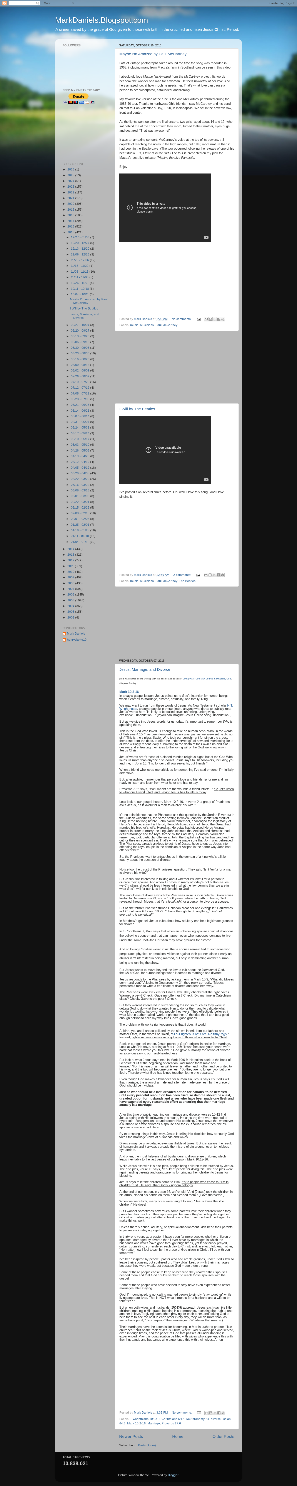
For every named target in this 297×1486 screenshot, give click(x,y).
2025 (71, 175)
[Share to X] (214, 319)
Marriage (153, 1423)
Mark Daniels (76, 633)
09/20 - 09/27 (80, 330)
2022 (71, 192)
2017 (71, 221)
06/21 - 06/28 (80, 404)
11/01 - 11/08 (80, 277)
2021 (71, 198)
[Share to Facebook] (219, 319)
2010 (71, 571)
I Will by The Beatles (137, 409)
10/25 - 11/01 (80, 283)
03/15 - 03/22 (80, 484)
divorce (216, 1419)
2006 (71, 594)
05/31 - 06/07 (80, 422)
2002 (71, 617)
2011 (71, 566)
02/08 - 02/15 (80, 513)
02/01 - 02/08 (80, 518)
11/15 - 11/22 (80, 265)
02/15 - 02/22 (80, 507)
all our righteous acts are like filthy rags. (200, 1034)
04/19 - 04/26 (80, 456)
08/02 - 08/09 (80, 370)
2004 (71, 606)
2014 (71, 549)
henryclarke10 (77, 639)
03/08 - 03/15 (80, 490)
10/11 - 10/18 (80, 288)
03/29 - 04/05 (80, 473)
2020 (71, 203)
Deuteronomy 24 (197, 1419)
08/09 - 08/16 (80, 365)
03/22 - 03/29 (80, 479)
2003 (71, 611)
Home (178, 1436)
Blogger (173, 1475)
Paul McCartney (166, 325)
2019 (71, 209)
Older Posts (223, 1436)
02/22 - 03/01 (80, 502)
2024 (71, 181)
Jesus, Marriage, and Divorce (144, 669)
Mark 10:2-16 (129, 692)
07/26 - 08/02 (80, 376)
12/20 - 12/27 (80, 243)
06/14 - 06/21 (80, 410)
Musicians (147, 325)
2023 (71, 186)
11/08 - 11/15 (80, 271)
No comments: (182, 319)
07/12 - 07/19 (80, 387)
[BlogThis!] (210, 319)
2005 (71, 600)
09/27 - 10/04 (80, 325)
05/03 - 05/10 (80, 444)
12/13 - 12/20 (80, 248)
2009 (71, 577)
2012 (71, 560)
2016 (71, 226)
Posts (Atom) (147, 1445)
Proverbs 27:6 (171, 1423)
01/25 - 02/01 (80, 524)
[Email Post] (198, 319)
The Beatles (187, 581)
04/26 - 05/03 (80, 450)
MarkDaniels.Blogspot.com (101, 20)
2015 (71, 232)
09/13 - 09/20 (80, 336)
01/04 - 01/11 (80, 541)
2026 (71, 169)
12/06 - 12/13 (80, 254)
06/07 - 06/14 (80, 416)
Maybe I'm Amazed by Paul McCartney (153, 54)
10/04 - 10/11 (80, 294)
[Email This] (206, 319)
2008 (71, 583)
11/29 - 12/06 (80, 260)
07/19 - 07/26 (80, 382)
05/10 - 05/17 (80, 439)
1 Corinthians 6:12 (171, 1419)
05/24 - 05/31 (80, 427)
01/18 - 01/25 (80, 530)
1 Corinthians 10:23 (143, 1419)
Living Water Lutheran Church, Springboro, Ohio (207, 679)
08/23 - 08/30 (80, 353)
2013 (71, 554)
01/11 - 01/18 (80, 536)
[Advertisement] (155, 282)
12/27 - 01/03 (80, 237)
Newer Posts (131, 1436)
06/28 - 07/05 (80, 399)
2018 (71, 215)
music (134, 325)
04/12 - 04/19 (80, 461)
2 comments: (182, 574)
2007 (71, 589)
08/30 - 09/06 (80, 347)
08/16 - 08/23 (80, 359)
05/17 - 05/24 (80, 433)
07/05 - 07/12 (80, 393)
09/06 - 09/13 (80, 342)
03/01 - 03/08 (80, 496)
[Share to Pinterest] (223, 319)
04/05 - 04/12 (80, 467)
